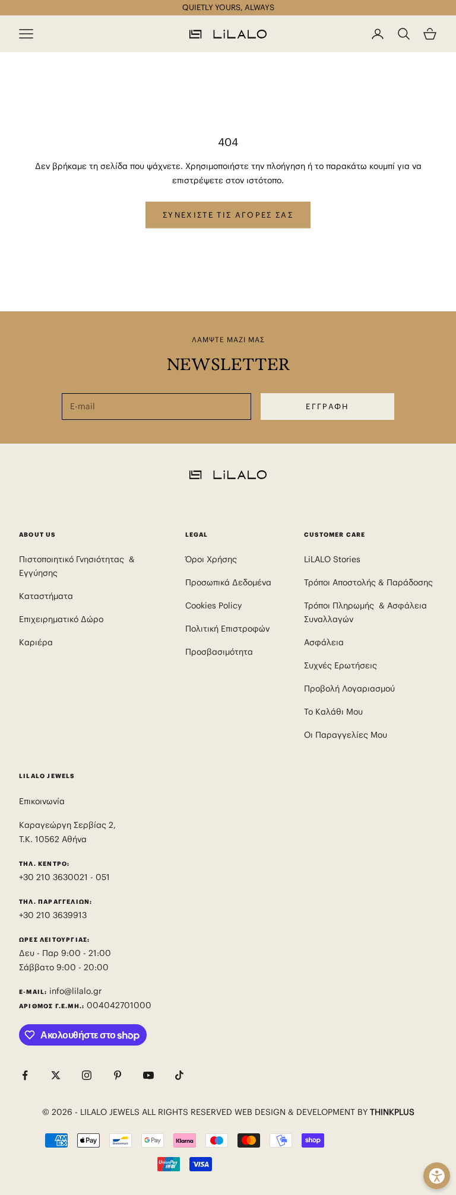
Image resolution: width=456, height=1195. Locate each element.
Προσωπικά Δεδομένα (228, 582)
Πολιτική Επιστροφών (227, 628)
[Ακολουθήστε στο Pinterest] (118, 1075)
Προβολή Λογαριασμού (349, 688)
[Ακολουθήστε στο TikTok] (179, 1075)
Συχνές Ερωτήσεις (340, 665)
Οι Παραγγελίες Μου (345, 734)
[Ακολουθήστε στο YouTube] (148, 1075)
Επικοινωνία (42, 801)
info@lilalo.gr (75, 991)
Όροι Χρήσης (211, 559)
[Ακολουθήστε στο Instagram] (87, 1075)
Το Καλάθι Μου (333, 711)
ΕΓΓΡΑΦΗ (327, 406)
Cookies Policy (213, 605)
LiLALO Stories (332, 559)
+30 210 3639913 (53, 915)
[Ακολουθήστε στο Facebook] (25, 1075)
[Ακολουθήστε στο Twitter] (56, 1075)
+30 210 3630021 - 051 (65, 877)
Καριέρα (36, 642)
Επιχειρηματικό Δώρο (61, 619)
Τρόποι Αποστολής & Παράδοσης (368, 582)
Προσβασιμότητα (219, 651)
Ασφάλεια (324, 642)
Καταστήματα (46, 596)
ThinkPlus (392, 1112)
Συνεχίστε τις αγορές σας (228, 215)
